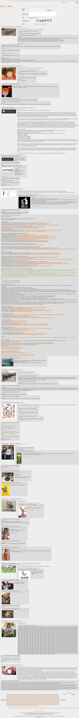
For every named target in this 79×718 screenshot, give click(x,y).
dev (18, 0)
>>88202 (12, 528)
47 (42, 695)
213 (48, 702)
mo (31, 0)
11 (24, 694)
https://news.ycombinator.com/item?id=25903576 (21, 315)
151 (58, 699)
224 (22, 703)
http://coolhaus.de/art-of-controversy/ (29, 266)
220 (12, 703)
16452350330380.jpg (22, 570)
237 (53, 703)
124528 (18, 215)
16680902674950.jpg (5, 370)
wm (63, 0)
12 (26, 694)
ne (32, 0)
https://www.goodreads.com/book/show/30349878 (19, 260)
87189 (18, 101)
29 (7, 695)
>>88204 (15, 533)
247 (24, 704)
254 (41, 704)
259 (53, 704)
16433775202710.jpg (5, 358)
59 (13, 696)
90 (20, 697)
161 (29, 700)
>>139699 (5, 176)
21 (43, 694)
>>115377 (5, 430)
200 (17, 702)
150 (56, 699)
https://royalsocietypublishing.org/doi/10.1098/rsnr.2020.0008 (40, 265)
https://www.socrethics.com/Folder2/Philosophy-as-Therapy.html (23, 258)
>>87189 (22, 82)
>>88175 (27, 456)
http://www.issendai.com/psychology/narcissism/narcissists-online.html (21, 314)
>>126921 (3, 606)
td (52, 0)
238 (56, 703)
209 (39, 702)
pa (38, 0)
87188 (18, 98)
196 (7, 702)
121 (38, 698)
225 (24, 703)
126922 (18, 605)
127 (53, 698)
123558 (18, 188)
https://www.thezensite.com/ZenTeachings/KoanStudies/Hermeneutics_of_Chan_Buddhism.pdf (31, 237)
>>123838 (36, 206)
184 (31, 701)
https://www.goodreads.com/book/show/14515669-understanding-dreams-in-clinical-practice (35, 328)
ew (22, 0)
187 (39, 701)
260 (56, 704)
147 (48, 699)
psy (44, 0)
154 (12, 700)
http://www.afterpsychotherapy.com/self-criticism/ (11, 348)
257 (48, 704)
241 (10, 704)
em (21, 0)
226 (27, 703)
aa (66, 0)
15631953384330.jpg (22, 505)
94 (28, 697)
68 (30, 696)
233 (44, 703)
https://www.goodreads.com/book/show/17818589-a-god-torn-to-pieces (31, 244)
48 (44, 695)
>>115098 (5, 48)
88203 (18, 526)
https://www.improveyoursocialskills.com (19, 320)
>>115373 (22, 420)
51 (50, 695)
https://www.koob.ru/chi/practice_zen (26, 234)
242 (12, 704)
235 (48, 703)
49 (46, 695)
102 (45, 697)
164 (36, 700)
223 (19, 703)
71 (36, 696)
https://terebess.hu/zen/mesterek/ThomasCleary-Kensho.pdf (38, 240)
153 (10, 700)
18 (37, 694)
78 (50, 696)
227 (29, 703)
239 (58, 703)
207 (34, 702)
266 (17, 705)
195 (58, 701)
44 (36, 695)
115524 (18, 55)
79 (52, 696)
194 (56, 701)
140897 (35, 381)
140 (31, 699)
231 (39, 703)
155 (14, 700)
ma (71, 0)
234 (46, 703)
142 (36, 699)
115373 (18, 422)
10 (22, 694)
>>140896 (20, 382)
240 (7, 704)
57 (9, 696)
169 (48, 700)
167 (44, 700)
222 (17, 703)
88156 (33, 451)
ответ (31, 69)
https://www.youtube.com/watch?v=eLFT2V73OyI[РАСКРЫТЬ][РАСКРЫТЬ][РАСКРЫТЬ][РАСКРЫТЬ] (34, 342)
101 (43, 697)
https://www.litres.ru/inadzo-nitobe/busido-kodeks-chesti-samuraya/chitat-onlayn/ (17, 353)
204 (27, 702)
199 (14, 702)
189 (44, 701)
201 (19, 702)
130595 (35, 625)
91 (22, 697)
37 (22, 695)
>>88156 (16, 475)
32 (13, 695)
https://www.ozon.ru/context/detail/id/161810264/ (18, 322)
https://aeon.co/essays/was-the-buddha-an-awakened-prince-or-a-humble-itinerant (31, 235)
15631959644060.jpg (5, 527)
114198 (18, 26)
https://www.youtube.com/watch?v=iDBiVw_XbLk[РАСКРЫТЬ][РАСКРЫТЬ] (33, 324)
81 (56, 696)
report (63, 716)
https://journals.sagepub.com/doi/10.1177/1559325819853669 (34, 307)
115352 (35, 408)
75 (44, 696)
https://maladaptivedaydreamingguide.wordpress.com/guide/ (25, 330)
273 (34, 705)
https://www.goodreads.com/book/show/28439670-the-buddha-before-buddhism (41, 236)
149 (53, 699)
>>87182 (19, 72)
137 (24, 699)
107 (58, 697)
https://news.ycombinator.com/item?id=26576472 (10, 341)
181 (24, 701)
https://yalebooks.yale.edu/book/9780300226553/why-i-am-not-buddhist (46, 247)
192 (51, 701)
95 (30, 697)
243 (14, 704)
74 (42, 696)
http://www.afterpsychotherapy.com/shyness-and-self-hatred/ (13, 347)
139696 (18, 162)
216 (56, 702)
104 (50, 697)
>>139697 (3, 179)
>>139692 (16, 168)
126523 (36, 563)
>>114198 (20, 32)
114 (21, 698)
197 (10, 702)
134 (17, 699)
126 (50, 698)
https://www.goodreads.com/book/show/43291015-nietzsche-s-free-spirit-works (36, 222)
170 (51, 700)
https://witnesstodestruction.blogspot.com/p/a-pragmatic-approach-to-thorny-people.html (37, 317)
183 (29, 701)
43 (34, 695)
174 (7, 701)
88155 (33, 447)
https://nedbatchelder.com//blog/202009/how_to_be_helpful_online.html (24, 316)
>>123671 (3, 211)
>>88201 (3, 520)
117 (28, 698)
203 (24, 702)
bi (14, 0)
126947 (18, 608)
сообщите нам (50, 714)
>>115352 (20, 417)
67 (28, 696)
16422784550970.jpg (22, 196)
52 (52, 695)
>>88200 (29, 506)
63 (20, 696)
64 (22, 696)
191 (48, 701)
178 (17, 701)
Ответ (21, 26)
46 (40, 695)
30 (9, 695)
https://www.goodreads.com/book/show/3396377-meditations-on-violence (48, 262)
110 (12, 698)
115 (24, 698)
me (29, 0)
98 (36, 697)
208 (36, 702)
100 (41, 697)
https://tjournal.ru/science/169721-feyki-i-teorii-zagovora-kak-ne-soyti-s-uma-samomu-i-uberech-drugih (34, 310)
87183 (35, 71)
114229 (35, 35)
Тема (23, 10)
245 (19, 704)
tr (53, 0)
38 (24, 695)
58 (11, 696)
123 (43, 698)
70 (34, 696)
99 (38, 697)
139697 (20, 165)
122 (40, 698)
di (19, 0)
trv (54, 0)
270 (27, 705)
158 (22, 700)
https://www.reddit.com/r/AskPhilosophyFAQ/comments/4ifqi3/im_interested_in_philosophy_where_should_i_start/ (42, 259)
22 (45, 694)
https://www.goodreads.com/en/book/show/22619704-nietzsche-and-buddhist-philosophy (41, 224)
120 (36, 698)
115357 (35, 416)
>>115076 (3, 51)
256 (46, 704)
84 (9, 697)
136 (22, 699)
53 (54, 695)
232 (41, 703)
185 (34, 701)
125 (48, 698)
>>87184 (22, 75)
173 (58, 700)
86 (13, 697)
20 (41, 694)
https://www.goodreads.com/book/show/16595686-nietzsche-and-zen (34, 231)
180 (22, 701)
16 (33, 694)
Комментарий (25, 14)
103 (48, 697)
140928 (18, 396)
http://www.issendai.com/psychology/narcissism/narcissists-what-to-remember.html (50, 314)
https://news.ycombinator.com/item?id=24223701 (22, 308)
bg (13, 0)
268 (22, 705)
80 (54, 696)
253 (39, 704)
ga (75, 0)
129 (57, 698)
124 (45, 698)
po (41, 0)
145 (44, 699)
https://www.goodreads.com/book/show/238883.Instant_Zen (27, 239)
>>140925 (3, 393)
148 (51, 699)
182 (27, 701)
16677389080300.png (5, 157)
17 (35, 694)
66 (26, 696)
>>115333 (20, 410)
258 (51, 704)
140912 (18, 385)
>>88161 (16, 473)
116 (26, 698)
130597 (18, 655)
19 (39, 694)
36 (20, 695)
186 (36, 701)
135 (19, 699)
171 (53, 700)
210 (41, 702)
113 (19, 698)
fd (68, 0)
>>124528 (16, 359)
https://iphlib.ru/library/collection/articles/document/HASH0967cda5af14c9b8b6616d (16, 225)
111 (14, 698)
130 (7, 699)
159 (24, 700)
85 (11, 697)
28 (57, 694)
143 (39, 699)
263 (10, 705)
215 (53, 702)
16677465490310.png (5, 166)
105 (53, 697)
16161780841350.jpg (5, 27)
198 (12, 702)
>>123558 (33, 197)
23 (47, 694)
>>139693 (3, 184)
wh (61, 0)
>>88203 (5, 524)
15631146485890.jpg (5, 444)
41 (30, 695)
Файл (23, 17)
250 (31, 704)
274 (36, 705)
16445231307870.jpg (5, 564)
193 (53, 701)
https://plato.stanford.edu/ (69, 259)
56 (7, 696)
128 (55, 698)
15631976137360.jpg (5, 548)
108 (7, 698)
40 (28, 695)
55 (58, 695)
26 (53, 694)
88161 (18, 465)
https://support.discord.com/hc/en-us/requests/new (32, 132)
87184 (35, 77)
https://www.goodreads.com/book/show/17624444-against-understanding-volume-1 (46, 230)
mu (35, 0)
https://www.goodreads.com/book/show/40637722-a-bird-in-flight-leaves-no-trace (41, 238)
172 (56, 700)
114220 (35, 31)
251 (34, 704)
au (10, 0)
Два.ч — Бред (6, 6)
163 (34, 700)
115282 (18, 402)
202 (22, 702)
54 (56, 695)
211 (43, 702)
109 (10, 698)
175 (10, 701)
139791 (18, 369)
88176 (18, 482)
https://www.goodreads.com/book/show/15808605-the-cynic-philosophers (55, 263)
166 (41, 700)
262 (7, 705)
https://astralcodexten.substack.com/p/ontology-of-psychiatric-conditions (34, 333)
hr (28, 0)
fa (24, 0)
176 (12, 701)
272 (31, 705)
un (57, 0)
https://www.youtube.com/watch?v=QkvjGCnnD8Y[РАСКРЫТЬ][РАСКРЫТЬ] (34, 323)
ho (77, 0)
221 (14, 703)
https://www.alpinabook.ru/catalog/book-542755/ (24, 311)
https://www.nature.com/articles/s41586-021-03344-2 (35, 309)
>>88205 (5, 545)
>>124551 (5, 279)
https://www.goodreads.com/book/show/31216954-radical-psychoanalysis (24, 264)
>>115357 (22, 414)
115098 (18, 50)
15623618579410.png (5, 66)
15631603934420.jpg (5, 483)
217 (58, 702)
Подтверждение (25, 20)
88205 (18, 547)
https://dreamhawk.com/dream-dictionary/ (20, 329)
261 (58, 704)
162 (31, 700)
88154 (18, 443)
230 (36, 703)
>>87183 (19, 79)
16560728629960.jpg (5, 622)
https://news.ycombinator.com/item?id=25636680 (34, 334)
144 (41, 699)
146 (46, 699)
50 (48, 695)
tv (56, 0)
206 (31, 702)
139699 (18, 178)
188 (41, 701)
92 (24, 697)
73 (40, 696)
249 (29, 704)
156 (17, 700)
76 (46, 696)
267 (19, 705)
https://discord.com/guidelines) (60, 130)
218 (7, 703)
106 (55, 697)
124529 (18, 280)
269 (24, 705)
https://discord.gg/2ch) (35, 130)
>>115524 (22, 43)
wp (64, 0)
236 (51, 703)
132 (12, 699)
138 (27, 699)
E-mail (23, 8)
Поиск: (63, 2)
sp (50, 0)
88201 (35, 504)
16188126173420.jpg (5, 403)
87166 (18, 65)
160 (27, 700)
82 (58, 696)
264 (12, 705)
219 (10, 703)
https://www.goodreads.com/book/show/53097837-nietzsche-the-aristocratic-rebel (46, 254)
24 (49, 694)
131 (10, 699)
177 (14, 701)
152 (7, 700)
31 (11, 695)
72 (38, 696)
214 (51, 702)
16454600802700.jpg (5, 609)
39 (26, 695)
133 (14, 699)
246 (22, 704)
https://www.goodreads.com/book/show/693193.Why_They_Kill (37, 261)
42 (32, 695)
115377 (18, 436)
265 (14, 705)
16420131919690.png (5, 189)
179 (19, 701)
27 (55, 694)
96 (32, 697)
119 (33, 698)
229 (34, 703)
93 (26, 697)
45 (38, 695)
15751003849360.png (5, 666)
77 (48, 696)
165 (39, 700)
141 (34, 699)
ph (40, 0)
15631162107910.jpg (19, 452)
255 (44, 704)
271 (29, 705)
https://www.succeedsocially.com (15, 321)
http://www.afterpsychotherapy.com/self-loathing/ (11, 346)
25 (51, 694)
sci (47, 0)
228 (31, 703)
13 (28, 694)
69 (32, 696)
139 (29, 699)
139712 (18, 182)
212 (46, 702)
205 (29, 702)
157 (19, 700)
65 (24, 696)
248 (27, 704)
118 (31, 698)
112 (17, 698)
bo (15, 0)
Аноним (9, 26)
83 (7, 697)
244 (17, 704)
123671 (35, 195)
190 (46, 701)
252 (36, 704)
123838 (18, 209)
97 (34, 697)
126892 (35, 569)
